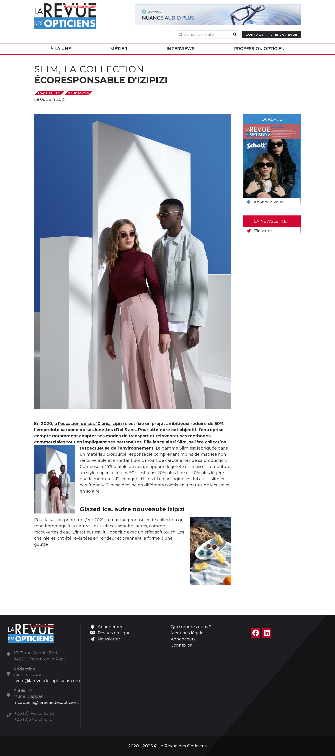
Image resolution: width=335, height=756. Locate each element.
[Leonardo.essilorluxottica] (218, 14)
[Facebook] (255, 633)
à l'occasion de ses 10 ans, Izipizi (89, 423)
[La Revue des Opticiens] (31, 633)
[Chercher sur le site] (235, 34)
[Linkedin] (266, 633)
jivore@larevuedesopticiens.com (46, 680)
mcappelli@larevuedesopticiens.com (51, 702)
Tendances (78, 93)
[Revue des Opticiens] (65, 14)
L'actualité (49, 93)
